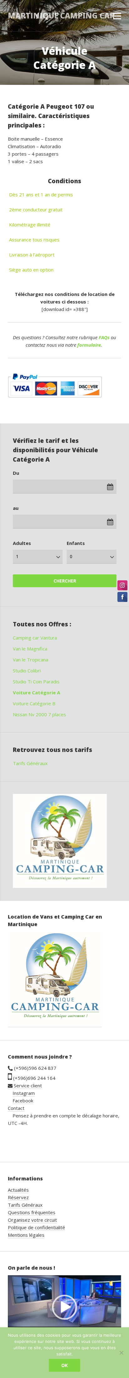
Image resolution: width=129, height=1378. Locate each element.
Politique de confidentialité (36, 1227)
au (15, 508)
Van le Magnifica (30, 648)
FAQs (104, 337)
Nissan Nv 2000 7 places (39, 714)
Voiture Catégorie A (36, 692)
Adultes (22, 543)
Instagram (24, 1093)
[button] (64, 1307)
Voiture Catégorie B (34, 703)
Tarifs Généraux (30, 763)
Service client (27, 1085)
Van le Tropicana (30, 659)
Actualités (18, 1190)
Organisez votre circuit (32, 1220)
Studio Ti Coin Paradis (36, 681)
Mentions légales (26, 1235)
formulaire (89, 345)
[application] (64, 1307)
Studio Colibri (27, 670)
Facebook (23, 1100)
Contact (16, 1108)
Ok (64, 1365)
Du (16, 473)
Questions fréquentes (31, 1212)
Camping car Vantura (35, 638)
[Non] (121, 1353)
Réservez (18, 1197)
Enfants (76, 543)
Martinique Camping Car (61, 15)
